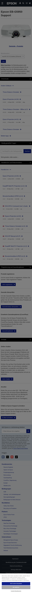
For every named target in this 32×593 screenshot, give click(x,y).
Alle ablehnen (16, 587)
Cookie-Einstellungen (16, 591)
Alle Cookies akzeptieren (16, 583)
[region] (16, 583)
